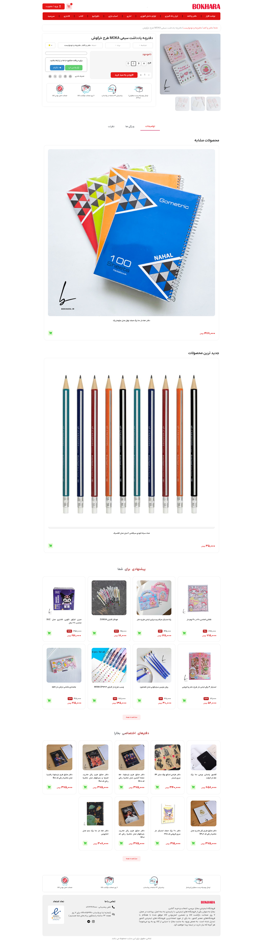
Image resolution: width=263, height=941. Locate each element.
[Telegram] (88, 921)
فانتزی (67, 16)
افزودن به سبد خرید (124, 75)
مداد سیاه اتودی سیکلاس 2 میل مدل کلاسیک (131, 533)
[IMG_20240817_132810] (190, 64)
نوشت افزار (210, 16)
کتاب (81, 16)
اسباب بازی (113, 16)
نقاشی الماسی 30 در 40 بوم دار (199, 619)
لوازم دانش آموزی (148, 16)
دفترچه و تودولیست (192, 28)
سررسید (51, 16)
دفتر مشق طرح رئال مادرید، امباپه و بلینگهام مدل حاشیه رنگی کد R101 (95, 778)
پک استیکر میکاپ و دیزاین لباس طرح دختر (154, 619)
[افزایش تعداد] (141, 75)
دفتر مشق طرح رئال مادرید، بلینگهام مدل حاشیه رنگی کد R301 (131, 834)
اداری (129, 16)
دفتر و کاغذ (192, 16)
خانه (216, 28)
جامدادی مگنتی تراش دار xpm (64, 687)
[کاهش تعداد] (149, 75)
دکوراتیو (95, 16)
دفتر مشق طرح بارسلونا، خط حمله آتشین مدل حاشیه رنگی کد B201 (131, 778)
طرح (149, 63)
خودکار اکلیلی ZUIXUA (109, 619)
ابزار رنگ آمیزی (171, 16)
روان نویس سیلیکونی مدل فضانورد (154, 687)
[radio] (144, 64)
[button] (70, 76)
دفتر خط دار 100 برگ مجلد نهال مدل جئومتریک (131, 320)
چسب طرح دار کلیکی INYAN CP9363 (109, 687)
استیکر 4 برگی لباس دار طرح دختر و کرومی (199, 687)
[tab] (150, 126)
